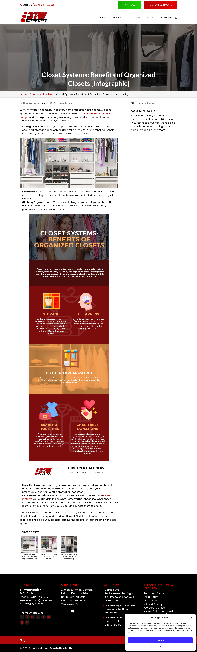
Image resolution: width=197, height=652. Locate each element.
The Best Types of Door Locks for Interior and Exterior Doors (119, 621)
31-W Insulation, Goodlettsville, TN (50, 648)
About (103, 18)
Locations (135, 18)
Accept (160, 640)
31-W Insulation (31, 103)
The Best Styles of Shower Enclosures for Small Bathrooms (120, 609)
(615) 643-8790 (34, 604)
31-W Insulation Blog (63, 103)
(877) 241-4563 (43, 5)
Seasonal (166, 18)
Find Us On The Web (31, 612)
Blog (22, 640)
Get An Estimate (160, 4)
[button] (191, 617)
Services (118, 18)
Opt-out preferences (159, 647)
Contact (152, 18)
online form (150, 103)
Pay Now (129, 4)
